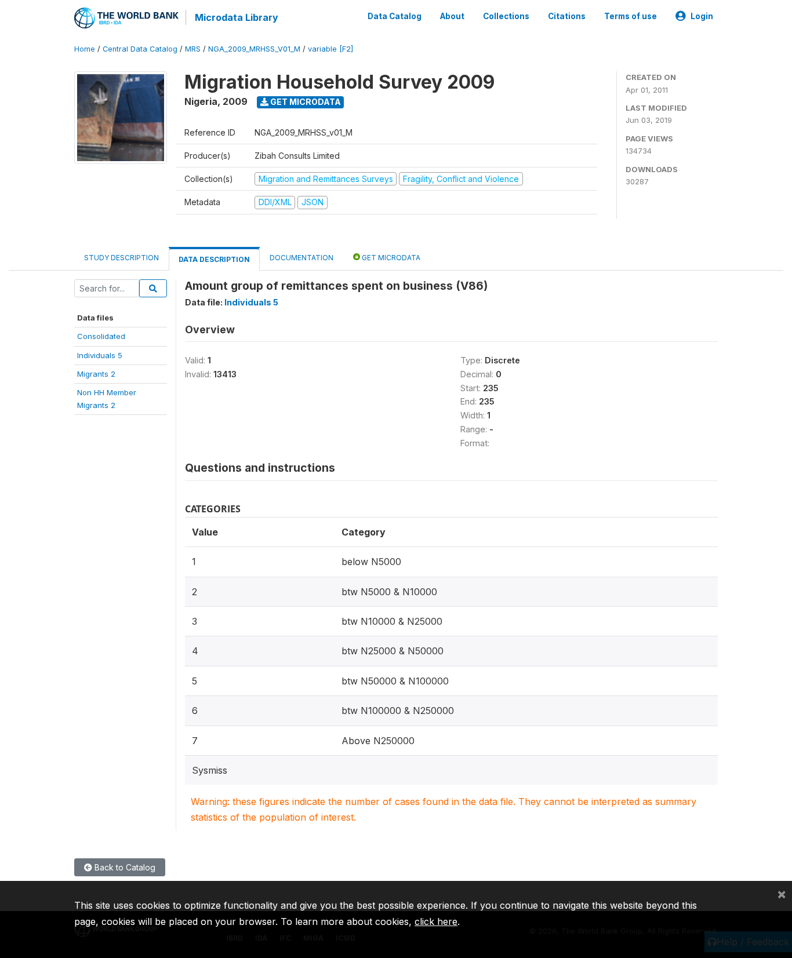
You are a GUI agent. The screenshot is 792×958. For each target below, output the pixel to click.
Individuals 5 (99, 355)
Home (84, 49)
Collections (506, 16)
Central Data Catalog (140, 49)
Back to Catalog (123, 867)
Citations (567, 16)
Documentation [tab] (301, 257)
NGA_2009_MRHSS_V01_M (254, 49)
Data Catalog (395, 16)
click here (436, 921)
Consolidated (101, 336)
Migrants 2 (96, 373)
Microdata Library (236, 17)
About (452, 16)
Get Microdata (304, 102)
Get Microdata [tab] (390, 257)
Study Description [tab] (121, 257)
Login (702, 16)
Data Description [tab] (214, 259)
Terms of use (630, 16)
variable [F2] (330, 49)
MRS (193, 49)
